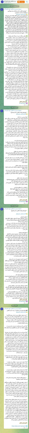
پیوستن (22, 2)
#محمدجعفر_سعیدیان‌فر (21, 14)
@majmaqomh (22, 103)
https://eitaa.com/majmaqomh (19, 426)
